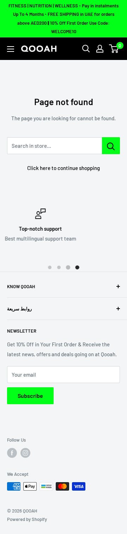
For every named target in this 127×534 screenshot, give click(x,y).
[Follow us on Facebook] (12, 453)
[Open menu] (10, 49)
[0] (114, 48)
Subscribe (30, 395)
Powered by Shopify (27, 519)
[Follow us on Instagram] (25, 453)
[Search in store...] (111, 145)
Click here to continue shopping (63, 168)
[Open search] (86, 49)
